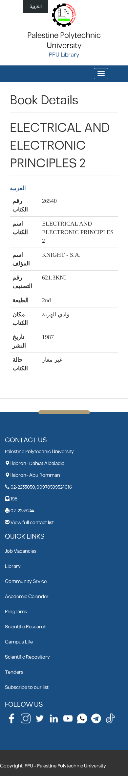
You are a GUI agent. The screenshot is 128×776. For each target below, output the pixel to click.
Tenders (14, 672)
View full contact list (32, 522)
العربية (36, 6)
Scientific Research (26, 627)
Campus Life (19, 642)
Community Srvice (26, 581)
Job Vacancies (20, 551)
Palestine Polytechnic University (64, 41)
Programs (16, 612)
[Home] (64, 14)
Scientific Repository (27, 657)
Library (13, 566)
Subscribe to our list (27, 687)
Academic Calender (27, 596)
